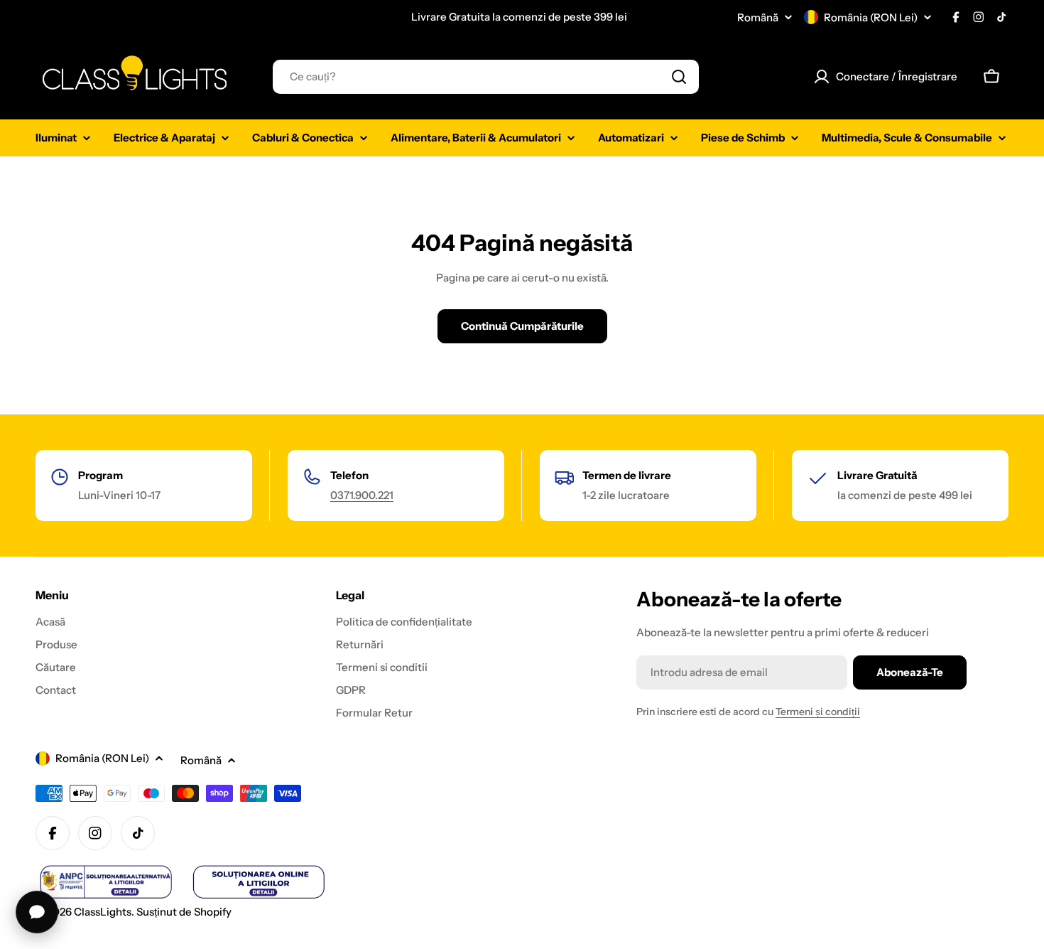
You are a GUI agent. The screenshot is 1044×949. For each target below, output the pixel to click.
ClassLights (102, 911)
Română (757, 17)
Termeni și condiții (818, 711)
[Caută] (678, 76)
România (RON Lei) (871, 17)
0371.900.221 (361, 495)
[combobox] (486, 77)
